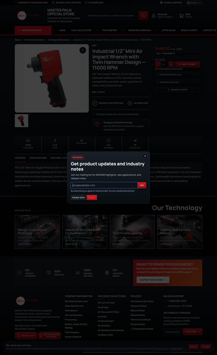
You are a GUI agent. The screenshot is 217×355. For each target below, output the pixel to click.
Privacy (91, 197)
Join (141, 185)
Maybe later (78, 197)
